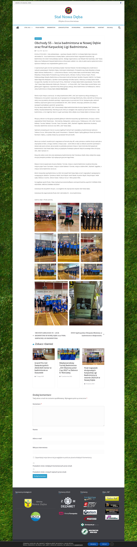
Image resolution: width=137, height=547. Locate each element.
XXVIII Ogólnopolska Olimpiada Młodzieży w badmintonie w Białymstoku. (86, 334)
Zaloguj (110, 27)
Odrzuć (104, 544)
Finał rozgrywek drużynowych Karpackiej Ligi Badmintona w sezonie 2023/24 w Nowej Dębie (92, 374)
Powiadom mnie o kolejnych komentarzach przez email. (52, 466)
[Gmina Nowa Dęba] (36, 500)
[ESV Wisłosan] (90, 503)
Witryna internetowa (40, 448)
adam (46, 51)
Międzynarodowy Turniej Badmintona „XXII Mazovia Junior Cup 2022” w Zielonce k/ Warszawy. (68, 368)
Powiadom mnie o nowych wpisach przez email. (49, 472)
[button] (32, 27)
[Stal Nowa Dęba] (17, 27)
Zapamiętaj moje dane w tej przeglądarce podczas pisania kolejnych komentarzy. (63, 457)
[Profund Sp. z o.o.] (90, 517)
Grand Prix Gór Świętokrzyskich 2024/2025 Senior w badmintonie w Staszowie (43, 368)
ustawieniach (78, 545)
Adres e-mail (37, 438)
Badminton (51, 27)
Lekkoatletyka (63, 27)
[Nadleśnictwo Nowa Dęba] (90, 529)
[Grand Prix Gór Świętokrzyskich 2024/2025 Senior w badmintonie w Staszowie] (44, 350)
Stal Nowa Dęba (69, 16)
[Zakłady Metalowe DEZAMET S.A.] (68, 497)
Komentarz (37, 404)
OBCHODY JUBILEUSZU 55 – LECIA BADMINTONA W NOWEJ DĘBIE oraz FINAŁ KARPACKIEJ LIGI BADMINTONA (50, 335)
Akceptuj (93, 544)
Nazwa (35, 430)
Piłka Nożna (40, 27)
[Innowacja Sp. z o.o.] (90, 524)
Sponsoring (76, 27)
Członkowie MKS (89, 27)
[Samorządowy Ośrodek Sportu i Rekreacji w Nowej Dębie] (35, 513)
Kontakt (101, 27)
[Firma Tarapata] (68, 511)
